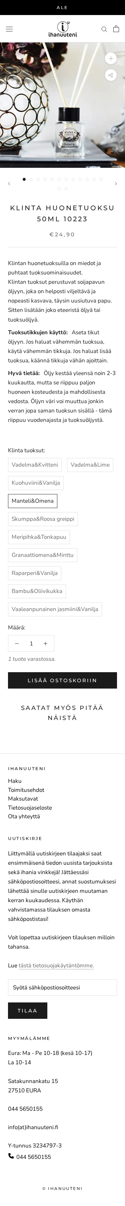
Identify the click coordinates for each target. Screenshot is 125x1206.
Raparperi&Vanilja (35, 573)
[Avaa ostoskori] (116, 28)
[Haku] (104, 29)
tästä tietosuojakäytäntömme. (56, 965)
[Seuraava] (116, 183)
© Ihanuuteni (62, 1188)
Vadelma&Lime (90, 465)
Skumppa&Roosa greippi (43, 519)
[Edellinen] (9, 183)
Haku (15, 781)
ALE (62, 7)
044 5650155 (33, 1157)
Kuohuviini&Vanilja (36, 483)
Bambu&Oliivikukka (37, 591)
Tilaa (28, 1010)
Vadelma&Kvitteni (35, 465)
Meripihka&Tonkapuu (39, 537)
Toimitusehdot (26, 790)
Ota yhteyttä (24, 816)
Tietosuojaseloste (30, 808)
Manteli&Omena (33, 501)
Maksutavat (23, 799)
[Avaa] (9, 29)
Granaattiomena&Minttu (43, 555)
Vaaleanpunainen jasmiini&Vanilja (55, 609)
